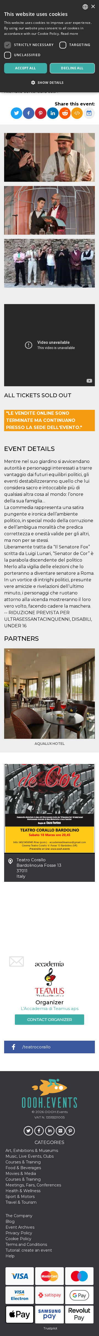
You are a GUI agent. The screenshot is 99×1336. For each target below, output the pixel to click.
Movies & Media (21, 1173)
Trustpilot (50, 1328)
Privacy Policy (19, 1233)
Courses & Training (23, 1162)
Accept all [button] (25, 68)
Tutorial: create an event (29, 1250)
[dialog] (49, 46)
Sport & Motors (20, 1196)
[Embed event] (77, 113)
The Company (19, 1215)
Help (10, 1256)
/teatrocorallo (36, 1046)
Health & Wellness (23, 1190)
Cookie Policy (18, 1238)
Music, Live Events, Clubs (30, 1156)
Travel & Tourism (21, 1202)
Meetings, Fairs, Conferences (33, 1185)
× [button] (93, 7)
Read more (69, 33)
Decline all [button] (72, 68)
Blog (10, 1221)
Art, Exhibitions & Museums (32, 1150)
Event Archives (20, 1227)
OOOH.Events (56, 1112)
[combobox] (85, 7)
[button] (49, 82)
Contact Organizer (49, 1019)
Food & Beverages (23, 1167)
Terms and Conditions (26, 1244)
